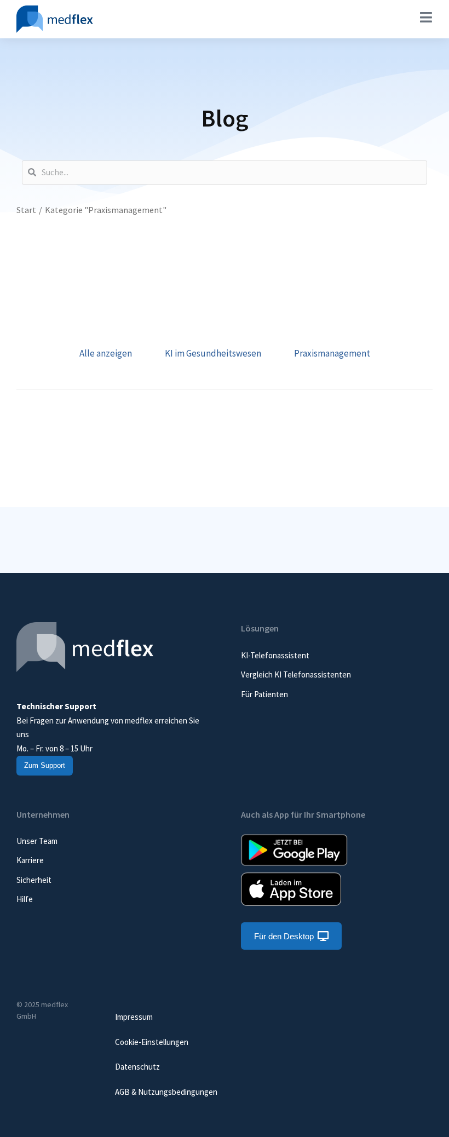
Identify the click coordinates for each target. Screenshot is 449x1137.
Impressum (134, 1017)
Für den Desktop (284, 936)
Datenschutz (137, 1066)
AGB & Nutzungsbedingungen (166, 1092)
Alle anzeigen (105, 353)
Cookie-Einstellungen (151, 1042)
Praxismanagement (332, 353)
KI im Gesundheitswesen (213, 353)
